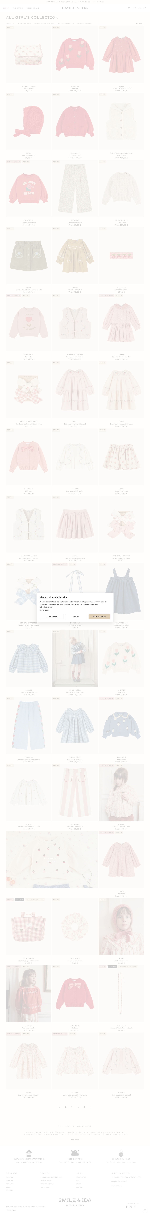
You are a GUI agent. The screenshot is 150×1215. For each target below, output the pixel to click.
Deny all (76, 616)
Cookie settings (52, 616)
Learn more (44, 610)
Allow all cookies (99, 616)
